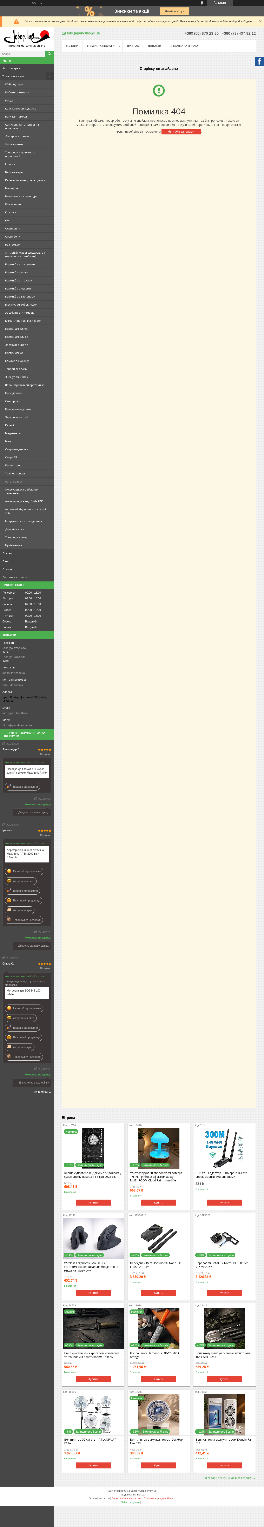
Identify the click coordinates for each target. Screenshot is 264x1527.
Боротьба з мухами (18, 288)
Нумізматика (13, 545)
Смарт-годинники (16, 449)
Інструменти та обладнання (23, 521)
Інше (8, 441)
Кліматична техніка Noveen (23, 320)
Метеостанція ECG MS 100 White (23, 992)
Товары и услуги (13, 76)
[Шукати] (49, 54)
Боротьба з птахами (18, 280)
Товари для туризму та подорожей (20, 154)
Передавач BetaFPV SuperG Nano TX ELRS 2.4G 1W (155, 1265)
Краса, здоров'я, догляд (20, 108)
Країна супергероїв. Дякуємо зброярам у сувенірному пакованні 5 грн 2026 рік (92, 1175)
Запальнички (14, 144)
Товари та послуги (100, 45)
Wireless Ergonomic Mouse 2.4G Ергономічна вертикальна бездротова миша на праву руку (91, 1266)
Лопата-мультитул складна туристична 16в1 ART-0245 (223, 1355)
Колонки (10, 212)
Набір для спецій (183, 131)
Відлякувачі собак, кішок (21, 304)
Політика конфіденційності (159, 1498)
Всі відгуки (41, 1092)
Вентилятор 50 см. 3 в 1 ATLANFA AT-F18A (90, 1441)
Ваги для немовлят (17, 116)
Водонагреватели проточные (25, 385)
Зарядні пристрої (16, 417)
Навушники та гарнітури (21, 196)
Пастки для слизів (16, 337)
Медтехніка (13, 433)
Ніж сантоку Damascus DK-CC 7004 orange (154, 1355)
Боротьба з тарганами (20, 296)
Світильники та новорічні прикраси (22, 126)
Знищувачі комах (16, 377)
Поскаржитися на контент (127, 1498)
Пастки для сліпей (16, 329)
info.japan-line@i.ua (15, 713)
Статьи (7, 553)
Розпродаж (12, 244)
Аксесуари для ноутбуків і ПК (24, 501)
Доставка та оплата (184, 45)
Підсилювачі (13, 204)
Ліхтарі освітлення (17, 136)
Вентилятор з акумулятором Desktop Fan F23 (156, 1441)
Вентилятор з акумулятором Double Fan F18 (224, 1441)
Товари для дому (16, 369)
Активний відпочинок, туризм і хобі (25, 511)
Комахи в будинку (17, 361)
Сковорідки (12, 401)
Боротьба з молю (16, 272)
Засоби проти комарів (19, 312)
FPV (7, 220)
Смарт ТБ (11, 457)
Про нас (133, 45)
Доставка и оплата (14, 577)
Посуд (9, 100)
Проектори (12, 465)
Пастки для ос (14, 353)
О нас (6, 561)
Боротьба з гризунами (20, 264)
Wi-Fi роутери (14, 84)
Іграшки (10, 164)
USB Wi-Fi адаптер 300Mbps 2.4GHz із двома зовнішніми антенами (222, 1175)
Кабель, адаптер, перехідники (25, 180)
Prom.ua (152, 1490)
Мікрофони (12, 188)
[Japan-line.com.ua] (27, 37)
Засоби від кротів (16, 345)
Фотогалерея (11, 68)
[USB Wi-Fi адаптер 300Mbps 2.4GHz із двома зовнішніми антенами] (224, 1148)
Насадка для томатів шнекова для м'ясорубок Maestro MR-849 (27, 770)
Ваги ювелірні (14, 172)
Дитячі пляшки (14, 529)
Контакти (154, 45)
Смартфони (12, 236)
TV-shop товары (15, 473)
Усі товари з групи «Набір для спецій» (227, 1478)
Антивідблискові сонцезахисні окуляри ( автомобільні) (25, 254)
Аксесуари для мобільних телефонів (21, 491)
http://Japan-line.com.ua (17, 725)
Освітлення (12, 228)
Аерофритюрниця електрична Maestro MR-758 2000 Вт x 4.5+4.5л (25, 853)
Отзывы (7, 569)
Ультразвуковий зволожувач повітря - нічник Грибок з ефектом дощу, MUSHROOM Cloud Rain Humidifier (157, 1176)
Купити (93, 1202)
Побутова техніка (17, 92)
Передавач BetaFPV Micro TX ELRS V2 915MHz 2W (222, 1265)
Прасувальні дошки (18, 409)
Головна (72, 45)
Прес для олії (13, 393)
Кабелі (9, 425)
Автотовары (13, 481)
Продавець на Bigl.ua (132, 1494)
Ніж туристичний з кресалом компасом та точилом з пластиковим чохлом (91, 1355)
